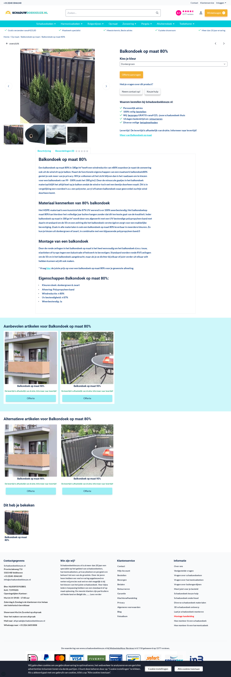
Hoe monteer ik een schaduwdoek (190, 620)
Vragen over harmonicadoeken (188, 580)
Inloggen (220, 2)
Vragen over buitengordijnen (187, 584)
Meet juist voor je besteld (186, 589)
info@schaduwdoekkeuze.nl (17, 579)
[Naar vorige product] (215, 43)
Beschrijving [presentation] (44, 150)
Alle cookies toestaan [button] (189, 668)
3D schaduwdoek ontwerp (186, 607)
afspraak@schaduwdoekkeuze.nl (29, 620)
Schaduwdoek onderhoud (186, 598)
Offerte (31, 398)
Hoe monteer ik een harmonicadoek (191, 625)
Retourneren (123, 589)
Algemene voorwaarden (128, 607)
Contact (194, 2)
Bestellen (121, 575)
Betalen (121, 584)
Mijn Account (123, 570)
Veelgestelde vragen (184, 570)
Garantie (121, 593)
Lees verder (96, 594)
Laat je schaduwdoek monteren (189, 611)
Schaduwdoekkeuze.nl (15, 565)
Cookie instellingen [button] (158, 668)
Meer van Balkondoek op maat (136, 135)
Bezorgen (122, 580)
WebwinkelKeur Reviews (122, 648)
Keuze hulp (152, 91)
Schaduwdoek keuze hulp (186, 593)
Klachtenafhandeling (127, 598)
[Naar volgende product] (223, 43)
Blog (119, 611)
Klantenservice (207, 2)
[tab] (44, 151)
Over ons (178, 566)
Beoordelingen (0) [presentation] (64, 150)
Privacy (121, 602)
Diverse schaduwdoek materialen (190, 602)
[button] (201, 13)
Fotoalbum (122, 616)
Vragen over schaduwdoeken (188, 575)
